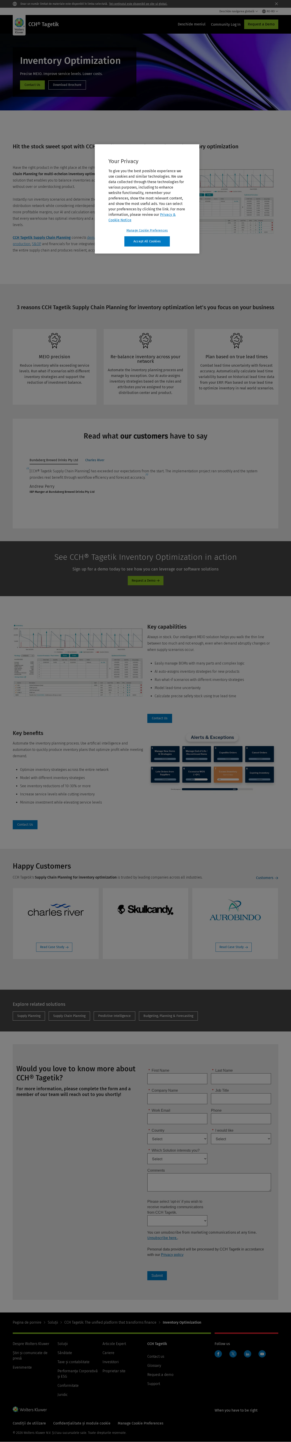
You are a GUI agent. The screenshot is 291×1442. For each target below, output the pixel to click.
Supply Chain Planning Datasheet (67, 85)
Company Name (163, 1090)
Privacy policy (172, 1255)
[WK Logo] (30, 1409)
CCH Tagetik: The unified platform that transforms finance (110, 1322)
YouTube (262, 1353)
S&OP (36, 244)
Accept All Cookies (147, 241)
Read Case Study (52, 947)
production (21, 244)
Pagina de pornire (27, 1322)
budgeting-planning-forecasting (168, 1016)
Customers (264, 878)
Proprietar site (114, 1371)
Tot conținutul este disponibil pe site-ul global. (138, 3)
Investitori (111, 1362)
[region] (147, 199)
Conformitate (68, 1385)
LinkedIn (247, 1353)
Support (153, 1384)
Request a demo (160, 1374)
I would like (222, 1130)
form (32, 85)
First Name (158, 1070)
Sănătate (65, 1353)
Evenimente (22, 1367)
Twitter (233, 1353)
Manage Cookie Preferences (147, 230)
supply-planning (29, 1016)
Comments (156, 1170)
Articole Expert (114, 1344)
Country (156, 1130)
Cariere (108, 1353)
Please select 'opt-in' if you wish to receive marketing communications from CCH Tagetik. (175, 1207)
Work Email (159, 1110)
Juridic (63, 1394)
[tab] (54, 461)
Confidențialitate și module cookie (81, 1423)
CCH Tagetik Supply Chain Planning (42, 237)
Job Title (220, 1090)
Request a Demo (261, 24)
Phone (216, 1110)
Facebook (218, 1353)
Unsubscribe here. (162, 1238)
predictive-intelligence (114, 1016)
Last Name (222, 1070)
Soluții (53, 1322)
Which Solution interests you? (174, 1150)
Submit (157, 1276)
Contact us (155, 1356)
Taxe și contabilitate (74, 1362)
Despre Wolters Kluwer (31, 1344)
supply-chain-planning (69, 1016)
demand (93, 237)
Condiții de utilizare (29, 1423)
